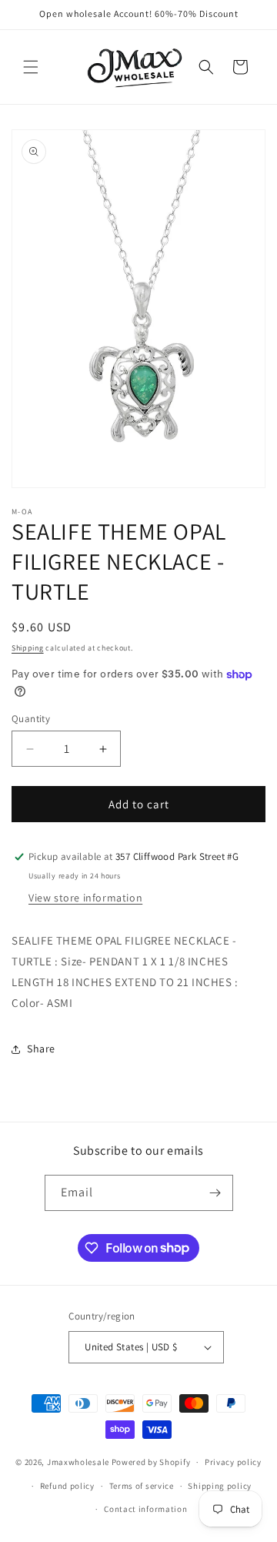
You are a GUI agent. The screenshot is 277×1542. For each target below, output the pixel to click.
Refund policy (67, 1485)
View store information (85, 898)
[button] (31, 67)
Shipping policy (220, 1485)
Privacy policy (233, 1462)
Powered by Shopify (151, 1462)
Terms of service (141, 1485)
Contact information (145, 1509)
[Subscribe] (215, 1193)
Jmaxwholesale (78, 1462)
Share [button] (41, 1048)
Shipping (28, 648)
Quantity (31, 718)
